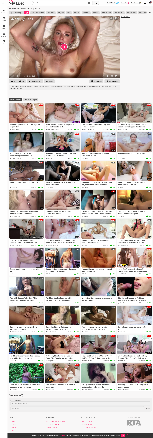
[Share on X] (116, 18)
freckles (95, 13)
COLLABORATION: (88, 417)
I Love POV (51, 389)
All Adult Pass (16, 216)
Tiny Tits (61, 13)
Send (148, 408)
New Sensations (124, 129)
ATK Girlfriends (88, 360)
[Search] (96, 3)
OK (123, 435)
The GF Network (16, 158)
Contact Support (53, 424)
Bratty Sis (122, 360)
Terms (13, 421)
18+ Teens (50, 13)
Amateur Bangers (17, 332)
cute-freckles (106, 13)
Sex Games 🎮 (136, 3)
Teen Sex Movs (124, 245)
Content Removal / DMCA (55, 421)
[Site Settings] (150, 3)
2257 (12, 431)
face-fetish (143, 13)
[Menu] (145, 3)
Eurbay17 (86, 216)
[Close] (127, 435)
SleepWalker (51, 360)
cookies (62, 435)
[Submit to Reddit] (111, 18)
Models (85, 431)
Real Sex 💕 (125, 3)
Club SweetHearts (17, 245)
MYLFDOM (123, 274)
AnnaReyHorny (124, 303)
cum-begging (119, 13)
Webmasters (87, 424)
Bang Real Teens (89, 129)
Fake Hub (14, 389)
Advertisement (87, 421)
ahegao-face (131, 13)
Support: (50, 417)
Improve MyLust (52, 427)
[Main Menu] (3, 2)
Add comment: (16, 400)
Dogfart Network (124, 389)
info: (12, 417)
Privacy (13, 424)
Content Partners (89, 427)
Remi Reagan (18, 13)
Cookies (14, 427)
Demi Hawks (15, 129)
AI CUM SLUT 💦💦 (113, 3)
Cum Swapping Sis (53, 245)
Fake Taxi (14, 187)
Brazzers (50, 158)
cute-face (86, 13)
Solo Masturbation (38, 13)
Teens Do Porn (88, 245)
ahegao (76, 13)
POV (68, 13)
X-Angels (50, 216)
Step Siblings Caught (54, 129)
